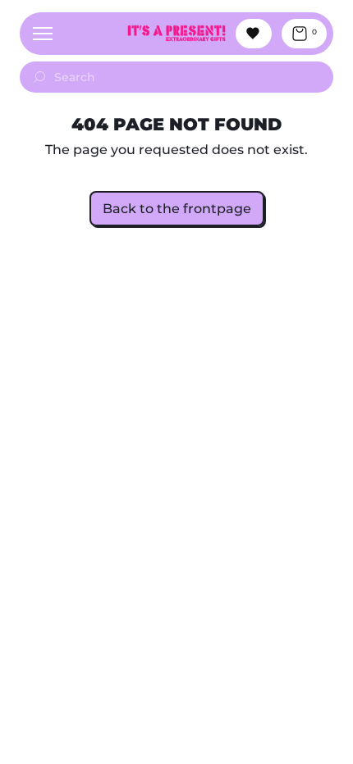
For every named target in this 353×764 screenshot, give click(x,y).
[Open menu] (43, 33)
